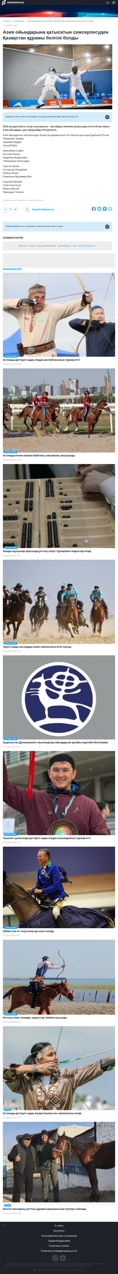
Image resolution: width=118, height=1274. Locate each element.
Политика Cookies (59, 1245)
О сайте (59, 1225)
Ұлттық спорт (18, 21)
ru (107, 2)
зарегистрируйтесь (86, 246)
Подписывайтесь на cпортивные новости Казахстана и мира (34, 226)
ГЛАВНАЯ (6, 21)
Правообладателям (59, 1240)
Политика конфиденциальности (59, 1250)
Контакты (59, 1230)
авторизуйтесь (64, 246)
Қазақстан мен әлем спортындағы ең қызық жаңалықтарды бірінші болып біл (42, 116)
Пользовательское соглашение (59, 1235)
